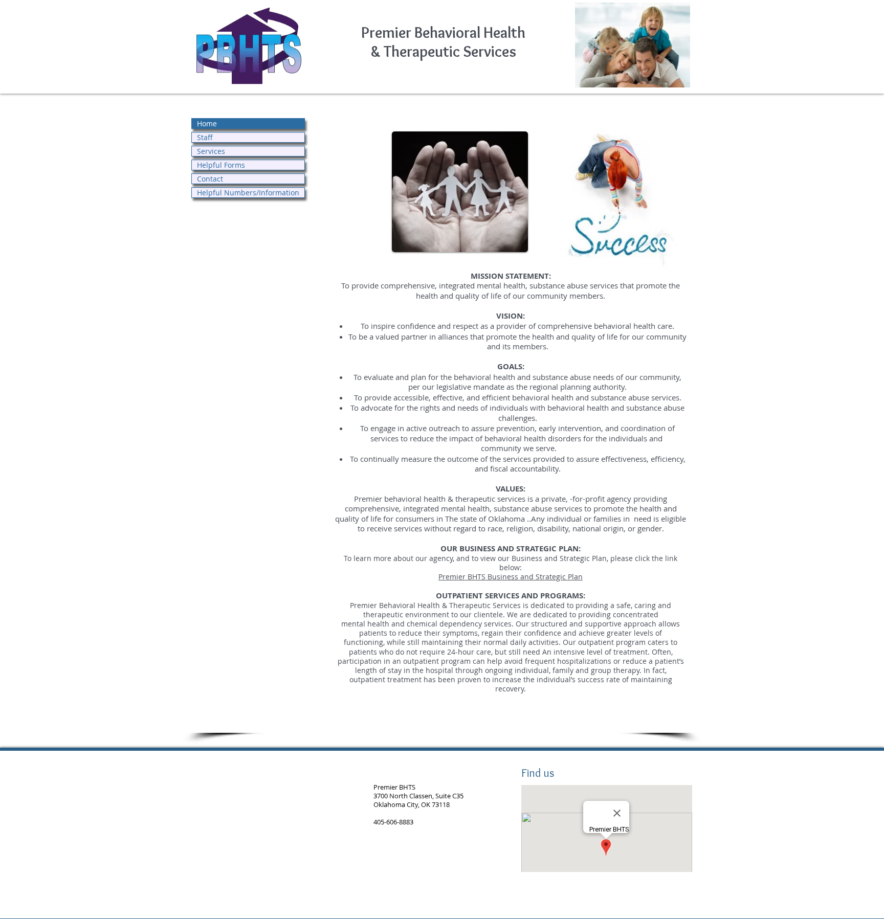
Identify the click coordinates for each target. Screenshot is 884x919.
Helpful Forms (221, 165)
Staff (205, 137)
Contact (210, 179)
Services (211, 151)
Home (207, 123)
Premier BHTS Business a (481, 576)
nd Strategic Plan (553, 576)
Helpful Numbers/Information (248, 192)
